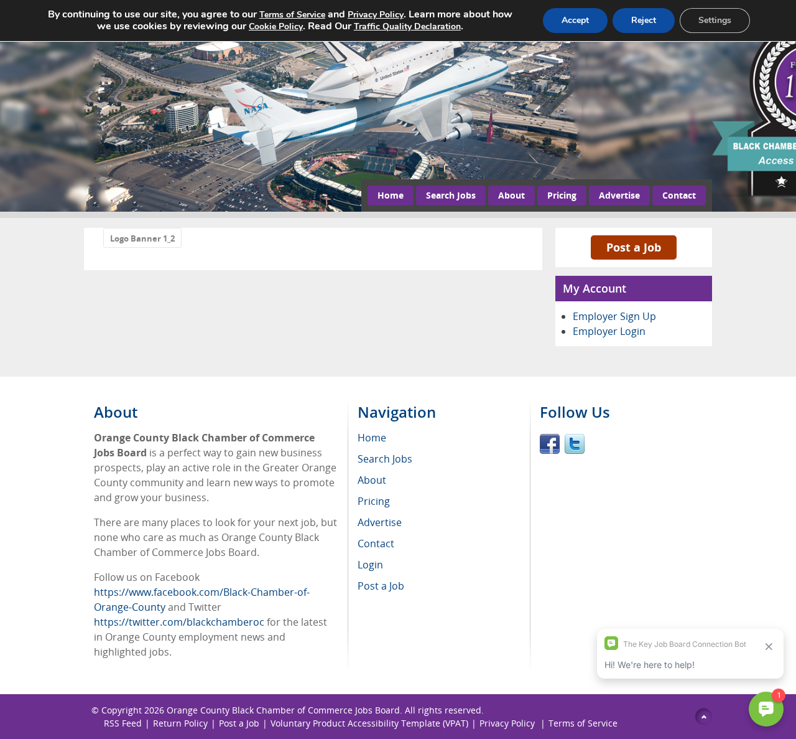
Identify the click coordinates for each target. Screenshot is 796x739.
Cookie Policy (276, 26)
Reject (643, 20)
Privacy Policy (508, 723)
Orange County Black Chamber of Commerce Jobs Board (283, 710)
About (511, 195)
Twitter (575, 444)
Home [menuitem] (372, 438)
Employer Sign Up (614, 316)
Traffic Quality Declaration (407, 26)
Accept (575, 20)
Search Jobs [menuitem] (385, 459)
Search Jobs (451, 195)
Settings (714, 20)
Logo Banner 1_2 (142, 238)
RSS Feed (123, 723)
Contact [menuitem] (376, 543)
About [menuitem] (372, 480)
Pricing (561, 195)
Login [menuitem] (370, 565)
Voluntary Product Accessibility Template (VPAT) (369, 723)
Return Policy (180, 723)
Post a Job (633, 247)
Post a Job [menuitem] (381, 586)
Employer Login (609, 331)
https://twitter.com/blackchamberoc (179, 622)
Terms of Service (583, 723)
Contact (679, 195)
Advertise (619, 195)
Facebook (550, 444)
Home (390, 195)
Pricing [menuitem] (374, 501)
